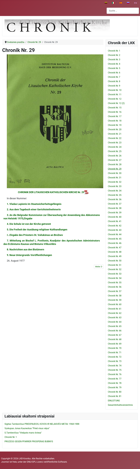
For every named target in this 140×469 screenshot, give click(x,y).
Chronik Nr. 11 (114, 94)
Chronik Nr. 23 (114, 142)
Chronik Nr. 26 (114, 155)
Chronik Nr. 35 (114, 195)
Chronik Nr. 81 (114, 396)
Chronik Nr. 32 (114, 182)
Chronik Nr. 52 (114, 269)
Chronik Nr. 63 (114, 317)
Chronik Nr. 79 (114, 387)
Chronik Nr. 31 (114, 177)
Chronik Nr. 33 (114, 186)
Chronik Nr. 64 (114, 322)
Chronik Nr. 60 (114, 304)
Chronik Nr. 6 (114, 72)
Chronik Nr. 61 (114, 308)
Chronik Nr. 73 (114, 361)
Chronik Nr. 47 (114, 247)
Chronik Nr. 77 (114, 378)
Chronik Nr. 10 (114, 90)
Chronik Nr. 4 (114, 64)
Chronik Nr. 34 (114, 190)
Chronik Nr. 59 (114, 300)
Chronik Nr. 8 (114, 81)
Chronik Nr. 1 (114, 50)
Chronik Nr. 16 (114, 112)
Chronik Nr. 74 (114, 365)
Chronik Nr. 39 (114, 212)
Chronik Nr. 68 (114, 339)
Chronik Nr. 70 (114, 348)
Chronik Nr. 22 (114, 138)
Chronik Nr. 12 (114, 99)
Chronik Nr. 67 (114, 335)
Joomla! (5, 462)
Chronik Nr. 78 (114, 383)
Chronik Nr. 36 (114, 199)
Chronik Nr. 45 (114, 239)
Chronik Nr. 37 (114, 204)
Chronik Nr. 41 (114, 221)
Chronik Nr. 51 (114, 265)
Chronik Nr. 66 (114, 330)
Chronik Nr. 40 (114, 217)
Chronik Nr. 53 (114, 273)
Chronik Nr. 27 (114, 160)
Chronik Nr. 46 (114, 243)
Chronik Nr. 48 (114, 252)
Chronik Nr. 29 (114, 169)
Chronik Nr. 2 (114, 55)
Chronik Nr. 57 (114, 291)
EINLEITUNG (114, 400)
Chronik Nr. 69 (114, 343)
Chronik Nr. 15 (114, 107)
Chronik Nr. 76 (114, 374)
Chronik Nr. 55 (114, 282)
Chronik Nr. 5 (114, 68)
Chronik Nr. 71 (114, 352)
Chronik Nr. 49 (114, 256)
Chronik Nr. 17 (114, 116)
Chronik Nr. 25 (114, 151)
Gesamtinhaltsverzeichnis (120, 405)
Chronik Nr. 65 (114, 326)
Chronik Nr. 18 (114, 120)
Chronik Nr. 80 (114, 392)
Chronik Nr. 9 (114, 85)
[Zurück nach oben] (135, 464)
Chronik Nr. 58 (114, 295)
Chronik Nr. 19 (114, 125)
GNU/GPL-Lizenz (35, 462)
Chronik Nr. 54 (114, 278)
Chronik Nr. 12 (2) (116, 103)
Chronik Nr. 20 (114, 129)
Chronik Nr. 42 (114, 225)
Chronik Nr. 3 (114, 59)
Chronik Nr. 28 (114, 164)
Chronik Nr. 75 (114, 370)
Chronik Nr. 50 (114, 260)
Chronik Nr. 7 (114, 77)
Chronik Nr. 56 (114, 287)
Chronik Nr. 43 (114, 230)
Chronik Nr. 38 (114, 208)
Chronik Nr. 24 (114, 147)
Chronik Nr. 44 (114, 234)
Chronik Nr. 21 (114, 134)
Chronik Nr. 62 (114, 313)
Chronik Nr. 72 (114, 357)
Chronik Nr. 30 (114, 173)
